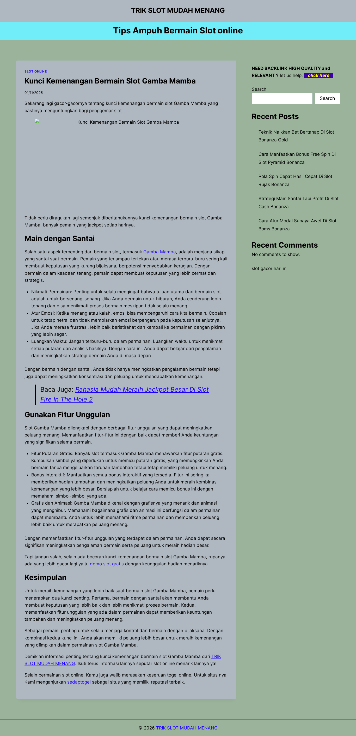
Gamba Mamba (159, 251)
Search (259, 89)
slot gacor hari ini (269, 268)
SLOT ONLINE (35, 71)
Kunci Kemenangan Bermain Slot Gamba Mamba (110, 80)
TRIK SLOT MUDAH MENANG (187, 728)
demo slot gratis (107, 563)
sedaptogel (79, 682)
